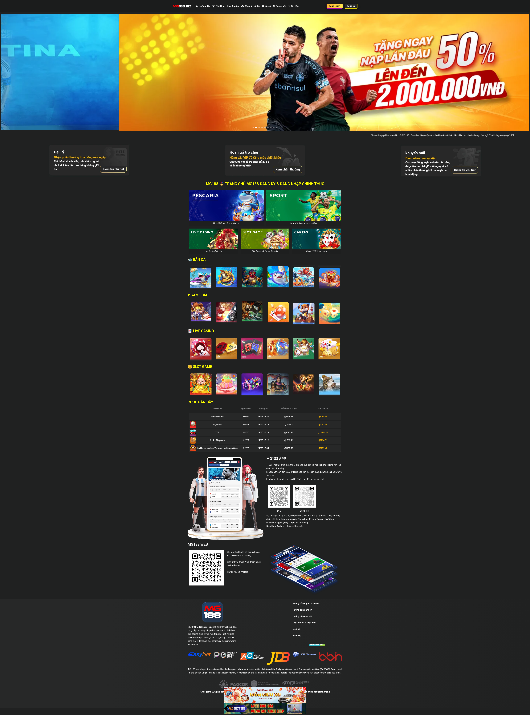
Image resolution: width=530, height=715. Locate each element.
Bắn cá (248, 6)
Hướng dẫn (204, 6)
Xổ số (268, 6)
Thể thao (220, 6)
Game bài (281, 6)
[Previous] (15, 78)
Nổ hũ (257, 6)
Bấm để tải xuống (299, 534)
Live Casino (233, 6)
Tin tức (295, 6)
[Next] (514, 78)
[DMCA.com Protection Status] (317, 656)
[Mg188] (182, 6)
